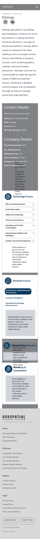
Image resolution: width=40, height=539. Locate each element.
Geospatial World (9, 441)
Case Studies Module (10, 461)
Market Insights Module (12, 464)
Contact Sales (7, 484)
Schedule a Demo (9, 488)
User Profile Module (10, 457)
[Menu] (36, 7)
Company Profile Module (12, 453)
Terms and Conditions (11, 511)
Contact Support (9, 480)
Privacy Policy (7, 500)
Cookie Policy (7, 504)
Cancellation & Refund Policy (14, 508)
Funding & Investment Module (14, 468)
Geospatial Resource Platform (14, 433)
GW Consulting (8, 437)
